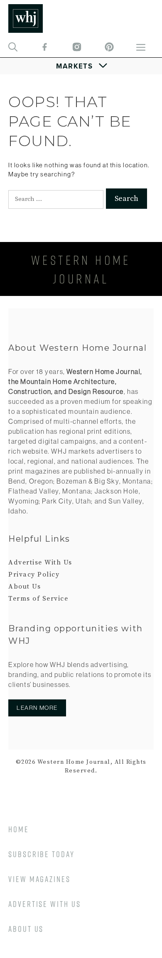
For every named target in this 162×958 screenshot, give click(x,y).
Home (18, 829)
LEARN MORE (37, 707)
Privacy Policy (33, 574)
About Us (24, 586)
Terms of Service (38, 598)
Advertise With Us (40, 562)
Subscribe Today (41, 854)
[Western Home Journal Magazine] (25, 18)
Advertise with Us (44, 903)
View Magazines (39, 879)
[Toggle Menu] (81, 66)
